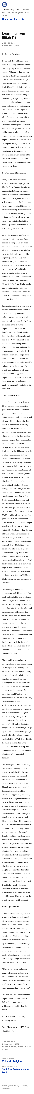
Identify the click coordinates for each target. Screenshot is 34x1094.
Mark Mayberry (9, 43)
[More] (23, 19)
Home (5, 19)
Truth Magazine (10, 9)
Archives (15, 19)
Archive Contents (10, 1047)
